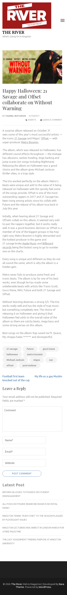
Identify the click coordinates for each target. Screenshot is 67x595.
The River (13, 32)
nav (51, 360)
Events (32, 120)
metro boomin (35, 354)
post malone (29, 365)
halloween (12, 354)
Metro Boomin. (30, 142)
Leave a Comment (52, 120)
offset (10, 365)
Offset (45, 138)
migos (36, 360)
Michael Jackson (15, 360)
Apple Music (29, 243)
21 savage (12, 349)
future (30, 349)
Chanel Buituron (15, 116)
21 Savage (20, 138)
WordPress (45, 587)
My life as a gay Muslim (48, 376)
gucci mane (49, 349)
